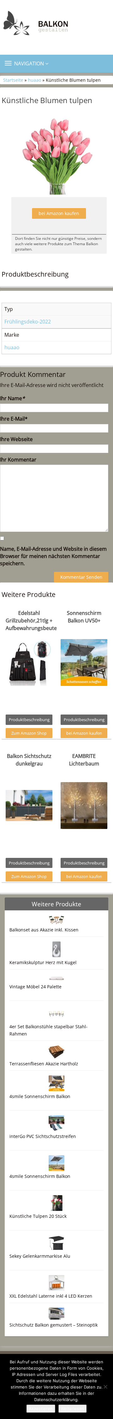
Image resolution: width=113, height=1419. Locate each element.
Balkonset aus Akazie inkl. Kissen (43, 930)
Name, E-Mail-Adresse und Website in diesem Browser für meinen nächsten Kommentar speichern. (53, 556)
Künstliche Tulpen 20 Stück (38, 1216)
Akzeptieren (41, 1408)
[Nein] (105, 1386)
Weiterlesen (72, 1408)
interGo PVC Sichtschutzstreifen (42, 1136)
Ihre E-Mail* (14, 418)
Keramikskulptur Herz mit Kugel (43, 962)
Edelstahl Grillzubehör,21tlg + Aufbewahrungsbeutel (32, 621)
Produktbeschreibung (29, 719)
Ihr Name (12, 398)
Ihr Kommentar (18, 459)
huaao (34, 80)
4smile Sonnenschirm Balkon (39, 1096)
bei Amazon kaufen (59, 213)
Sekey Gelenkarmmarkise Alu (39, 1256)
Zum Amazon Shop (29, 733)
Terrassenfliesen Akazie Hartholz (43, 1064)
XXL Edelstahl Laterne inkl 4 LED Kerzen (50, 1296)
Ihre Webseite (16, 439)
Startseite (13, 80)
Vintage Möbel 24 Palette (35, 987)
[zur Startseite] (56, 24)
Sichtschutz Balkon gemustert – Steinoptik (53, 1325)
